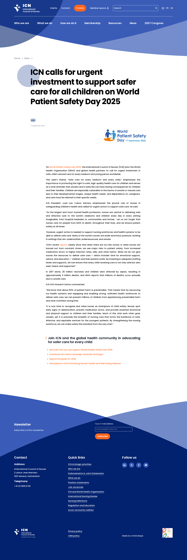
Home (17, 58)
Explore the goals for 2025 (62, 358)
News (133, 23)
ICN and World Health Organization (86, 491)
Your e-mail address (104, 424)
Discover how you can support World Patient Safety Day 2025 (80, 349)
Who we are (21, 23)
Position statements (78, 482)
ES (172, 8)
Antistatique (137, 535)
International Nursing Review (82, 496)
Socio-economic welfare (81, 510)
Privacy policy (75, 531)
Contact (65, 8)
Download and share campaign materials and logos (76, 354)
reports (63, 244)
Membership (92, 23)
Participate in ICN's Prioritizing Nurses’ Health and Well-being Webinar (85, 363)
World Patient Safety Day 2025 (65, 167)
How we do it (68, 23)
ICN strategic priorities (79, 464)
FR (167, 8)
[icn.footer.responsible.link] (167, 533)
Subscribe (102, 436)
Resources (115, 23)
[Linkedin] (124, 465)
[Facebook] (138, 465)
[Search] (156, 7)
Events (53, 8)
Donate (80, 8)
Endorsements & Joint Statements (86, 473)
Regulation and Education (81, 505)
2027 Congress (154, 23)
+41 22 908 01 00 (22, 486)
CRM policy (74, 535)
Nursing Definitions (77, 500)
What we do (44, 23)
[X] (131, 465)
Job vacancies (75, 487)
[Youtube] (145, 465)
